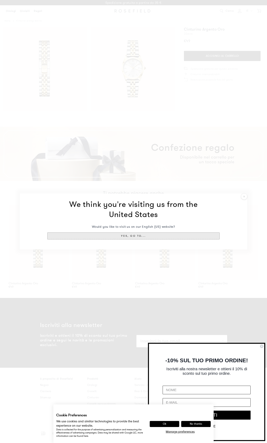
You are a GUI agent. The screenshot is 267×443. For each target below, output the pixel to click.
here (86, 436)
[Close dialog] (262, 346)
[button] (133, 236)
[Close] (244, 196)
